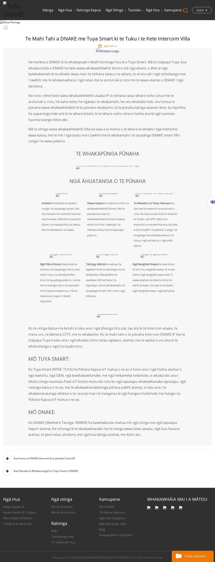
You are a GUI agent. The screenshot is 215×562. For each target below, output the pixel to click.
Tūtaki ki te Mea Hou (17, 524)
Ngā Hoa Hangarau (112, 518)
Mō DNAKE (106, 507)
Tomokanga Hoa (62, 537)
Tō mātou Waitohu (112, 512)
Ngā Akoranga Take (112, 524)
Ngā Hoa (153, 10)
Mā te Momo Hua (63, 512)
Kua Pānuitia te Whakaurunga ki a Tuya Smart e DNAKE (46, 471)
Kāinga (48, 10)
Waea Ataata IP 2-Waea (19, 512)
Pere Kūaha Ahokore (17, 518)
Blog (102, 529)
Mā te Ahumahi (62, 507)
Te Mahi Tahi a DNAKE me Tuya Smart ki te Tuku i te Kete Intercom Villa (111, 27)
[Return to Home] (6, 27)
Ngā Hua (65, 10)
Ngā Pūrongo (36, 27)
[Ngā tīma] (211, 202)
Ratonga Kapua (89, 10)
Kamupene (173, 10)
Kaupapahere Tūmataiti (115, 535)
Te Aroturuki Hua (63, 542)
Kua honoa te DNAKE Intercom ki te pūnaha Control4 (44, 458)
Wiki (54, 531)
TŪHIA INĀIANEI (195, 556)
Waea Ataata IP (13, 507)
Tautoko (134, 10)
